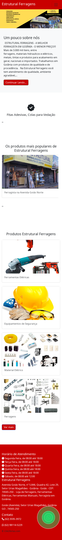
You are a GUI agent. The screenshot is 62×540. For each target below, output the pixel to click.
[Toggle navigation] (56, 5)
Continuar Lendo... (16, 82)
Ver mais (9, 427)
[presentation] (2, 122)
